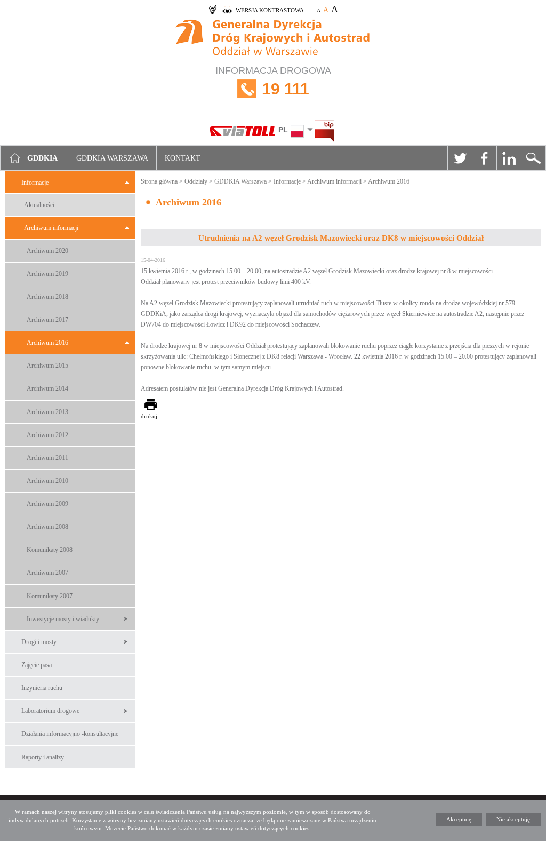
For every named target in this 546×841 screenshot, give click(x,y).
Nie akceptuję (513, 819)
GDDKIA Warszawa (112, 158)
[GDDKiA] (273, 39)
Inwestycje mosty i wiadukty (63, 619)
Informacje (35, 182)
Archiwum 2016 (47, 342)
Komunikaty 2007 (50, 596)
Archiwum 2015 (47, 365)
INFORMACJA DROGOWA (273, 81)
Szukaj (533, 158)
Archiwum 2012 (47, 435)
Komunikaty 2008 (50, 549)
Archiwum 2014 (47, 388)
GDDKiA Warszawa (240, 181)
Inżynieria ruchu (41, 688)
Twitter (459, 158)
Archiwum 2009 (47, 503)
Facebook (484, 158)
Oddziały (195, 181)
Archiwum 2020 (47, 251)
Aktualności (39, 205)
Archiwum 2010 (47, 481)
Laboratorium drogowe (50, 711)
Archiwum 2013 (47, 412)
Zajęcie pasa (36, 665)
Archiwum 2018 (47, 296)
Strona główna (159, 181)
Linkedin (508, 158)
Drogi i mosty (39, 642)
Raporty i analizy (42, 757)
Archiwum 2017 (47, 319)
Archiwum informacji (51, 228)
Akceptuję (458, 819)
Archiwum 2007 (47, 572)
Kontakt (182, 158)
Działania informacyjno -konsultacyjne (69, 733)
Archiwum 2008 (47, 526)
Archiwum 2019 (47, 273)
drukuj (149, 416)
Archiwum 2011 (47, 458)
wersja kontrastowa (270, 10)
